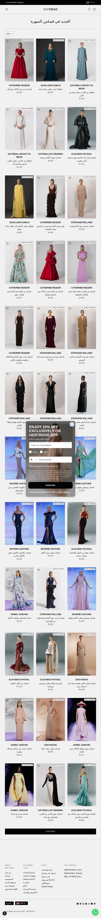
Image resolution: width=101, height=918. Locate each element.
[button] (4, 913)
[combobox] (33, 460)
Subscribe (50, 485)
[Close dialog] (72, 424)
